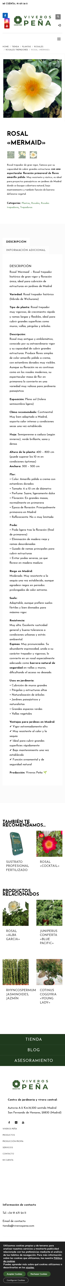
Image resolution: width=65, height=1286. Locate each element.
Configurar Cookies (16, 1280)
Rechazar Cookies (39, 1274)
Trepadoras (26, 207)
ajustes (30, 1267)
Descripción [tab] (16, 241)
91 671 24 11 (22, 4)
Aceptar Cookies (14, 1274)
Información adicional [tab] (26, 250)
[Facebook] (5, 15)
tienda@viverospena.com (18, 1226)
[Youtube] (7, 25)
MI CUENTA (9, 4)
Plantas (26, 203)
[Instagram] (7, 20)
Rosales (35, 203)
